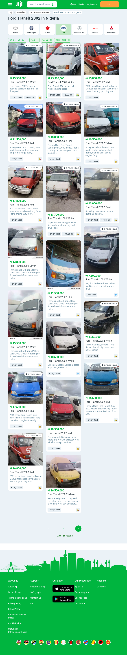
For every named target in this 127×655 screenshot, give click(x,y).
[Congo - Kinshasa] (85, 642)
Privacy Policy (15, 603)
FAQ (32, 603)
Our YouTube (81, 598)
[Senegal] (56, 642)
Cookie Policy (14, 623)
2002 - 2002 (61, 40)
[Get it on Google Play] (64, 599)
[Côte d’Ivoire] (63, 642)
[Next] (78, 528)
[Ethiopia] (48, 642)
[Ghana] (41, 642)
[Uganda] (26, 642)
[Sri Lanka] (78, 642)
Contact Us (35, 598)
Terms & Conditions (17, 598)
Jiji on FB (79, 586)
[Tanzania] (33, 642)
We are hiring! (14, 592)
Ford (33, 40)
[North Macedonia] (108, 642)
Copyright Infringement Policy (17, 630)
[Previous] (49, 528)
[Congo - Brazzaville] (93, 642)
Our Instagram (82, 592)
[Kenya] (18, 642)
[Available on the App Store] (63, 589)
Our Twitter (80, 603)
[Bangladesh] (70, 642)
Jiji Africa (101, 586)
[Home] (19, 4)
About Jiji (12, 586)
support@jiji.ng (37, 586)
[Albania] (100, 642)
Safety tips (35, 592)
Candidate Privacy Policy (17, 616)
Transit (45, 40)
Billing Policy (14, 609)
